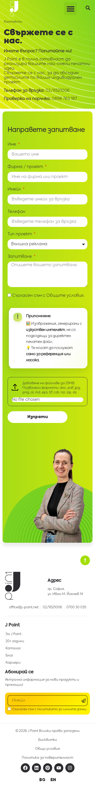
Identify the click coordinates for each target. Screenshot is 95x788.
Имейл (15, 189)
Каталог (13, 648)
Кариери (13, 662)
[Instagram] (69, 767)
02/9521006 (58, 91)
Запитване (20, 257)
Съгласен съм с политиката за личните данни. (49, 709)
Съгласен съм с (48, 296)
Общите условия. (65, 296)
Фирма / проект (26, 167)
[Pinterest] (47, 767)
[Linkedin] (36, 767)
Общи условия (47, 749)
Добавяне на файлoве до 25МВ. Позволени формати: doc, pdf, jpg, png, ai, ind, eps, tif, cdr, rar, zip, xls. (52, 388)
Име (12, 145)
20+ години (15, 641)
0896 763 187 (64, 99)
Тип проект (20, 234)
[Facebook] (25, 767)
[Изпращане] (84, 701)
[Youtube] (58, 767)
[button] (70, 8)
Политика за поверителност (47, 757)
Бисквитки (47, 740)
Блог (9, 655)
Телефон (16, 212)
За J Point (13, 634)
